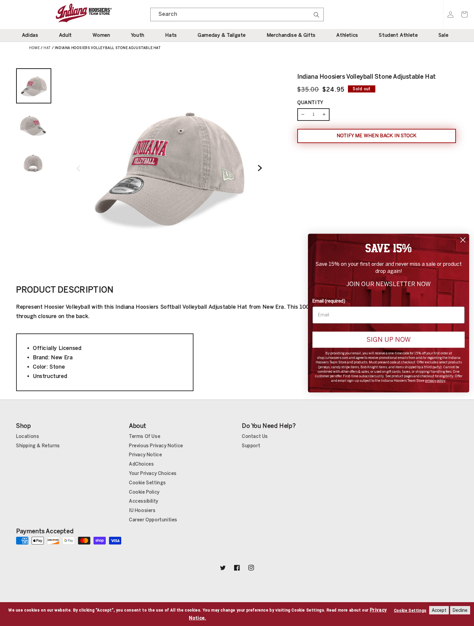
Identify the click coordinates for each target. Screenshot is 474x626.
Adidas (30, 35)
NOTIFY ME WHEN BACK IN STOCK (377, 136)
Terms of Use (144, 436)
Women (101, 35)
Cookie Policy (144, 492)
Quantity (310, 102)
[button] (464, 14)
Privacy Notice (145, 454)
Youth (137, 35)
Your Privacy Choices (153, 473)
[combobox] (237, 14)
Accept (439, 610)
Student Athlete (398, 35)
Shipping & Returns (38, 445)
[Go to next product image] (260, 169)
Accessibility (143, 501)
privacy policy (435, 381)
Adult (65, 35)
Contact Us (255, 436)
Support (251, 445)
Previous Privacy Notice (156, 445)
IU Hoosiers (142, 510)
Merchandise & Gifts (291, 35)
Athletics (347, 35)
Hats (171, 35)
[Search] (316, 17)
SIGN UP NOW (388, 339)
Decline (460, 610)
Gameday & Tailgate (222, 35)
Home (34, 48)
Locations (27, 436)
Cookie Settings (147, 483)
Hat (47, 48)
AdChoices (141, 464)
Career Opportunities (153, 520)
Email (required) (328, 301)
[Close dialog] (463, 240)
